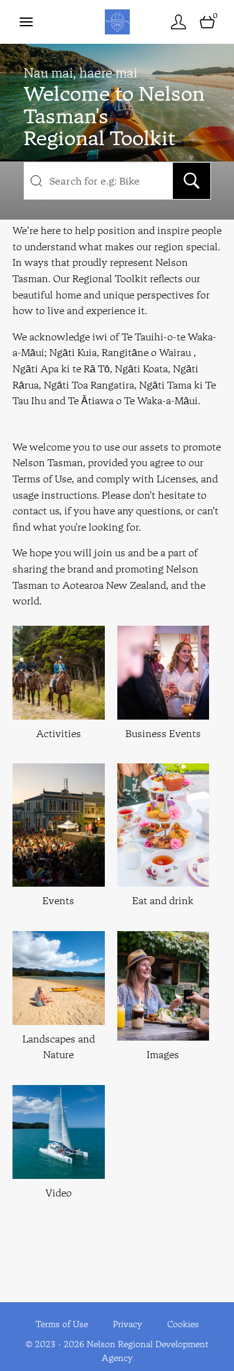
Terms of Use (62, 1324)
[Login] (178, 21)
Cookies (183, 1324)
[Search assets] (191, 181)
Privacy (127, 1324)
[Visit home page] (117, 21)
